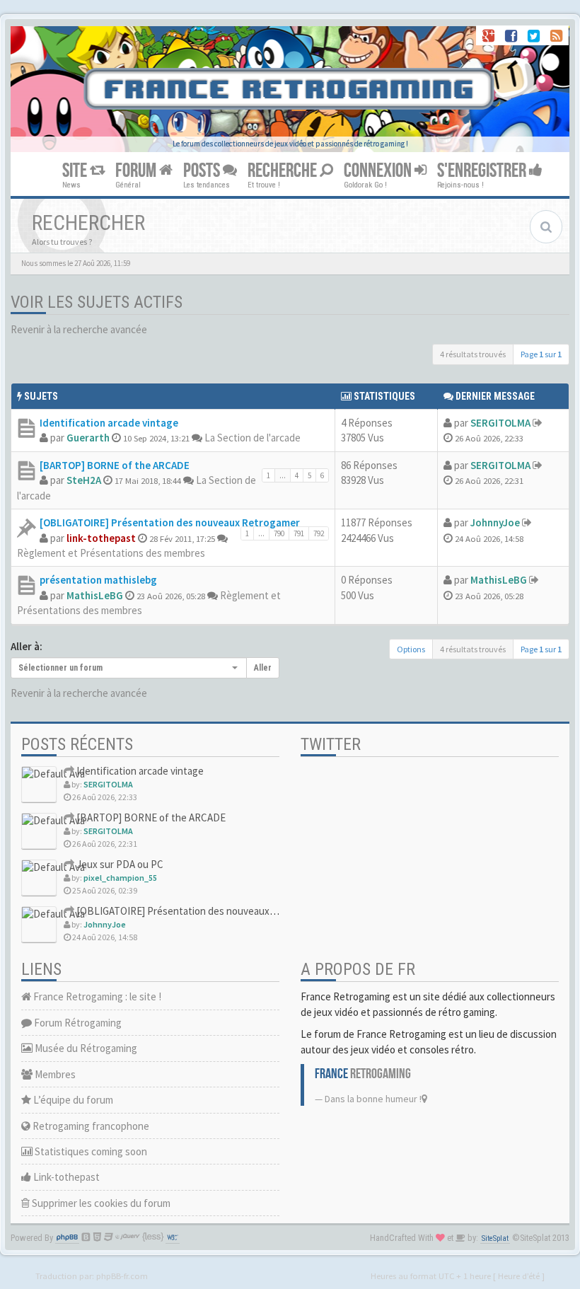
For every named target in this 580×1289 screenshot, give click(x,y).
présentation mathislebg (98, 579)
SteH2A (83, 480)
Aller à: (26, 646)
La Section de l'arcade (252, 437)
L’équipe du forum (72, 1099)
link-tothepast (101, 538)
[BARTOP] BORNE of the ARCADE (115, 465)
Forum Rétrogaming (77, 1022)
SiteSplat (495, 1238)
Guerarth (88, 437)
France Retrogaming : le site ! (96, 996)
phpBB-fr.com (122, 1275)
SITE (76, 171)
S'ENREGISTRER (483, 171)
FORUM (137, 171)
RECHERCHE (284, 171)
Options (411, 649)
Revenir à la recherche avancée (79, 329)
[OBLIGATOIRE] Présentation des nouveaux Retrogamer (170, 522)
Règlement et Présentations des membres (111, 553)
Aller (263, 668)
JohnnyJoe (495, 522)
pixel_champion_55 (120, 877)
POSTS (203, 171)
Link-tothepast (65, 1177)
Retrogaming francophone (89, 1126)
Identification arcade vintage (109, 422)
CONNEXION (379, 171)
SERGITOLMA (500, 422)
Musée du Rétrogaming (85, 1048)
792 (318, 533)
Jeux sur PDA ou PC (118, 864)
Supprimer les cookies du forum (100, 1203)
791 (299, 533)
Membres (54, 1074)
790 (279, 533)
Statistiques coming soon (90, 1151)
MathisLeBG (94, 595)
